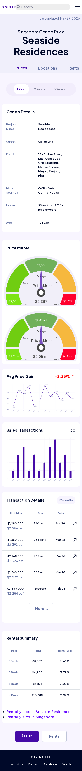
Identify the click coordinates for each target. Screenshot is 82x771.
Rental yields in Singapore (30, 716)
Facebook (50, 764)
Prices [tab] (21, 67)
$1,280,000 (15, 526)
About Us (17, 764)
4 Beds (14, 695)
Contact (33, 764)
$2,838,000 (15, 591)
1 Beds (13, 661)
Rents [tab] (73, 67)
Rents (54, 736)
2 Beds (13, 672)
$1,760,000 (15, 575)
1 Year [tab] (21, 89)
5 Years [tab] (59, 89)
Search (27, 736)
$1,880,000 (15, 542)
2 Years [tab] (39, 89)
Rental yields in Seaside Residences (39, 711)
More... (41, 608)
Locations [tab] (47, 67)
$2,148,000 (15, 558)
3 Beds (13, 684)
